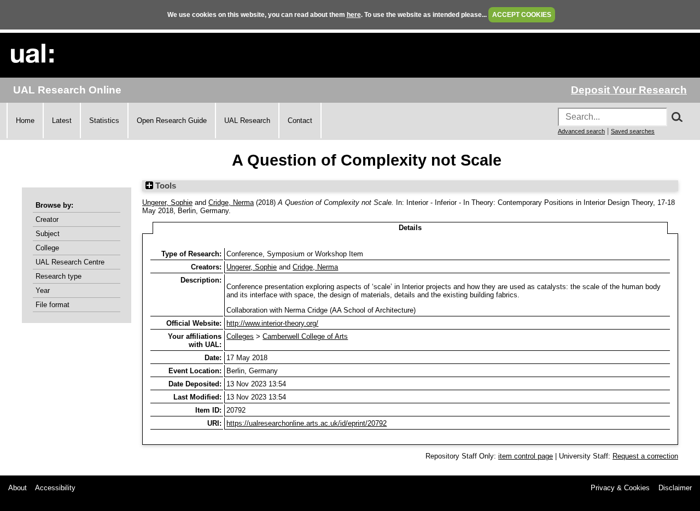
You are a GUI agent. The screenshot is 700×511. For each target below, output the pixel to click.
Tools (164, 185)
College (47, 248)
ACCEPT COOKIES (521, 15)
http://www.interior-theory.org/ (272, 323)
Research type (58, 276)
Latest (62, 120)
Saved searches (633, 131)
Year (43, 290)
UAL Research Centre (70, 262)
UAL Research (247, 120)
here (354, 15)
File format (52, 305)
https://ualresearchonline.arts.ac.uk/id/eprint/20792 (306, 423)
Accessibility (55, 488)
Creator (47, 219)
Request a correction (645, 456)
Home (25, 120)
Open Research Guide (172, 120)
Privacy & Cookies (620, 488)
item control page (525, 456)
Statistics (104, 120)
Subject (48, 234)
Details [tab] (410, 228)
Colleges (240, 336)
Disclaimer (675, 488)
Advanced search (581, 131)
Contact (300, 120)
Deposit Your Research (629, 90)
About (17, 488)
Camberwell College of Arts (305, 336)
